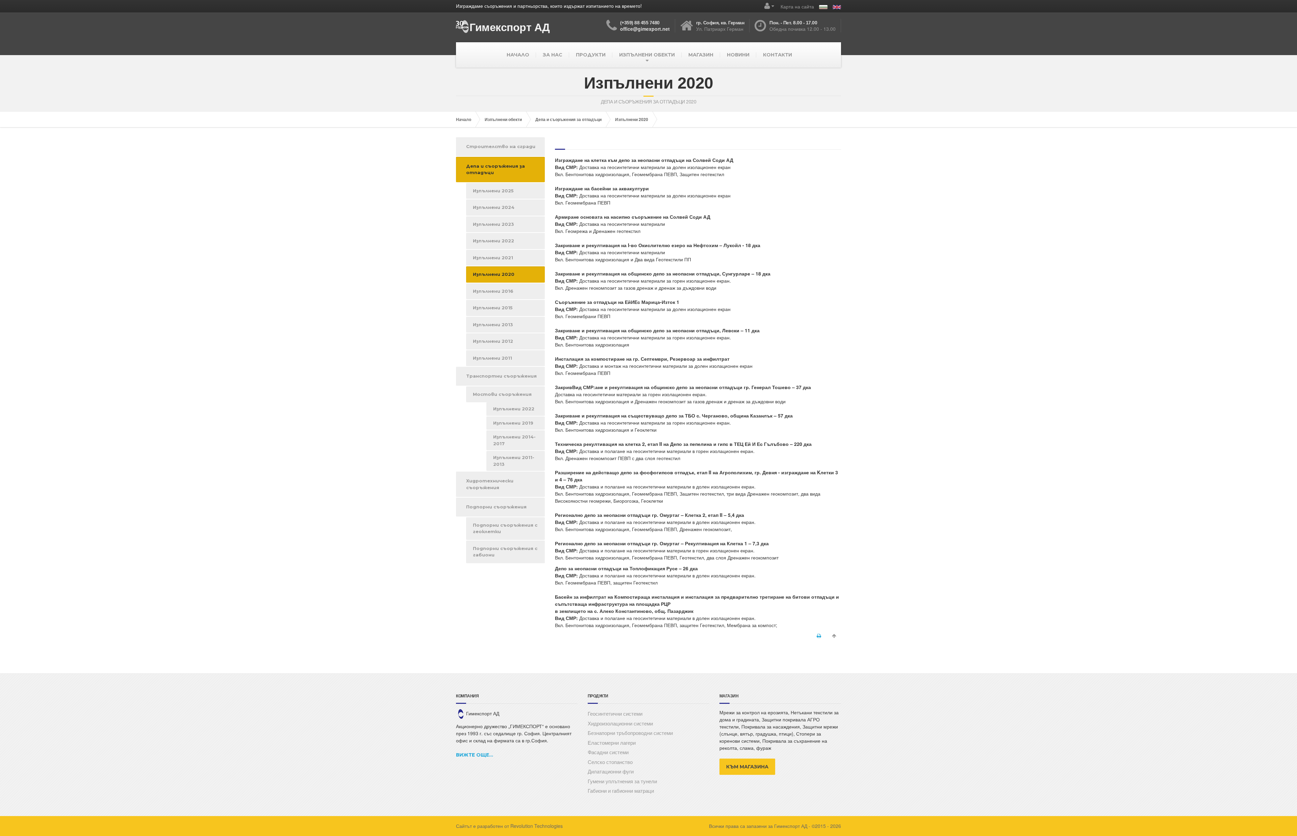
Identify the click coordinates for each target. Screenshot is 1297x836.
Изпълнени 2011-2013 (513, 461)
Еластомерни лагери (612, 742)
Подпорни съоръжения (496, 506)
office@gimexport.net (645, 28)
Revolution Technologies (536, 825)
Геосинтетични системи (615, 713)
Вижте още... (474, 755)
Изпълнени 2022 (493, 240)
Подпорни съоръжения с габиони (505, 552)
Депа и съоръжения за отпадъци (568, 119)
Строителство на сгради (500, 146)
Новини (738, 55)
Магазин (700, 55)
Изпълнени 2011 (492, 358)
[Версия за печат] (819, 635)
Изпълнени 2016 (493, 291)
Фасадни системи (608, 752)
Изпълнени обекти (647, 55)
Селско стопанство (610, 761)
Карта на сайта (797, 6)
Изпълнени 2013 (493, 324)
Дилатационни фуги (611, 771)
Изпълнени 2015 (493, 307)
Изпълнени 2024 (493, 207)
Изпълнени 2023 (493, 224)
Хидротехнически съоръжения (489, 484)
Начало (518, 55)
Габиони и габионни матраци (621, 790)
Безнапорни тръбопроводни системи (630, 732)
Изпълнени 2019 (513, 423)
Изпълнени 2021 (493, 257)
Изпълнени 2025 (493, 190)
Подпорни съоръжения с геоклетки (505, 528)
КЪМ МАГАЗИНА (747, 767)
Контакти (777, 55)
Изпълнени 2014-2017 (514, 440)
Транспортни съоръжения (501, 376)
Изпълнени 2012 (493, 341)
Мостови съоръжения (502, 394)
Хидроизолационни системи (620, 723)
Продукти (591, 55)
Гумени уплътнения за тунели (622, 781)
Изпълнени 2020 (631, 119)
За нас (552, 55)
